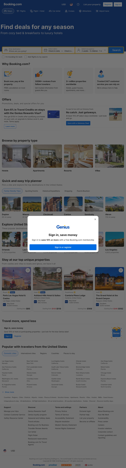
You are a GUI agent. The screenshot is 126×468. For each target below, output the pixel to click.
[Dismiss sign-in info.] (95, 219)
